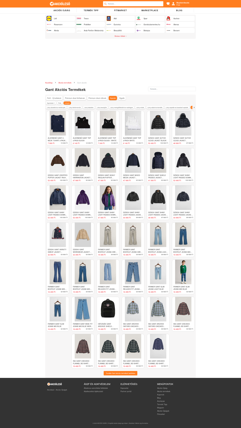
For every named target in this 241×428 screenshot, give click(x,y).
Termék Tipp (162, 404)
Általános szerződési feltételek (96, 388)
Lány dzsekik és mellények (56, 107)
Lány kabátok (88, 107)
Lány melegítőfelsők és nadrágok (121, 107)
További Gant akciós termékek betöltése (120, 373)
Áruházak (161, 401)
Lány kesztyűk (102, 107)
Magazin (160, 407)
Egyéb (122, 98)
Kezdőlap (49, 82)
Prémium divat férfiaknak (75, 98)
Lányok (67, 103)
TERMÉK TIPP (91, 10)
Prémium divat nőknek (97, 98)
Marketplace (149, 10)
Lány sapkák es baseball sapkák (177, 107)
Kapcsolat (124, 388)
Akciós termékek (65, 82)
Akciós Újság (162, 388)
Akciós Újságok (163, 411)
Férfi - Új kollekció (54, 98)
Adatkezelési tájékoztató (93, 391)
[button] (194, 107)
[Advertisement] (120, 58)
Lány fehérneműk (75, 107)
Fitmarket (120, 10)
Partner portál (125, 391)
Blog (179, 10)
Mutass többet (120, 36)
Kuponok (160, 394)
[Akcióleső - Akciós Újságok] (60, 4)
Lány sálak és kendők (154, 107)
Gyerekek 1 (51, 103)
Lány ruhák (140, 107)
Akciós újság (61, 10)
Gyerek (113, 98)
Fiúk (59, 103)
